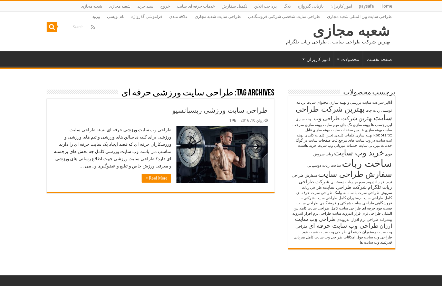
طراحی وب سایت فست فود (324, 232)
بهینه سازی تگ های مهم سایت (346, 125)
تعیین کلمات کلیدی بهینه (315, 135)
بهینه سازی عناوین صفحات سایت (356, 130)
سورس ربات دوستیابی (347, 182)
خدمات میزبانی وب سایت (337, 145)
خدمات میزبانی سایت (375, 145)
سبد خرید (145, 6)
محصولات (350, 59)
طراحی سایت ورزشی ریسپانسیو (220, 110)
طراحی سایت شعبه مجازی (218, 16)
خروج (165, 6)
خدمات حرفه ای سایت (196, 6)
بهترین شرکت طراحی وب (343, 118)
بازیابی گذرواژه (311, 6)
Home (386, 6)
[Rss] (93, 27)
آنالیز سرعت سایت (377, 102)
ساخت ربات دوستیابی (324, 165)
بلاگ (287, 6)
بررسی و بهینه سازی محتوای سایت (334, 102)
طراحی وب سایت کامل (324, 237)
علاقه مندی (178, 16)
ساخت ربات (367, 163)
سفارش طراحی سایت (355, 174)
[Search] (52, 27)
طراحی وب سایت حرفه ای (343, 225)
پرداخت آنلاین (265, 6)
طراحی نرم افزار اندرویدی (357, 219)
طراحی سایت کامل (345, 208)
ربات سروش (323, 154)
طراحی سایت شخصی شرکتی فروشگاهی (284, 16)
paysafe (366, 6)
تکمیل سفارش (234, 6)
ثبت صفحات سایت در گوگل (316, 140)
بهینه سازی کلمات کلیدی (353, 135)
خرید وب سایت (359, 152)
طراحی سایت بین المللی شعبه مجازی (359, 16)
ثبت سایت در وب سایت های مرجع (365, 140)
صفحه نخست (379, 59)
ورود (96, 16)
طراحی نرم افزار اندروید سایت (356, 213)
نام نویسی (115, 16)
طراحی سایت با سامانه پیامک (356, 193)
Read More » (156, 178)
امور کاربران (341, 6)
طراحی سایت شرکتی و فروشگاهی (346, 203)
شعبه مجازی (120, 6)
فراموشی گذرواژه (146, 16)
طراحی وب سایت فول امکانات (368, 237)
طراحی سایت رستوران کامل (360, 198)
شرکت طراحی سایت (345, 187)
